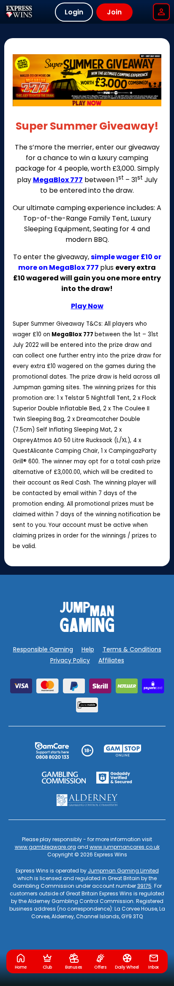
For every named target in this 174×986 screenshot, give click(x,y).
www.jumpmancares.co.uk (125, 846)
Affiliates (111, 660)
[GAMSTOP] (122, 750)
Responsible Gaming (43, 649)
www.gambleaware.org (45, 846)
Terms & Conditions (132, 649)
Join (114, 12)
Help (88, 649)
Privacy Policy (70, 660)
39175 (144, 885)
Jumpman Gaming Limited (123, 870)
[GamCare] (52, 750)
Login (74, 12)
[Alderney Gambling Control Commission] (87, 800)
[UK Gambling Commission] (64, 778)
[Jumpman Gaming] (87, 629)
